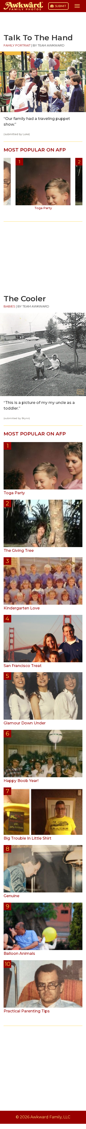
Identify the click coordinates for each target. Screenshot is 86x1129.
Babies (9, 306)
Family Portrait (17, 45)
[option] (43, 185)
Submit (60, 6)
